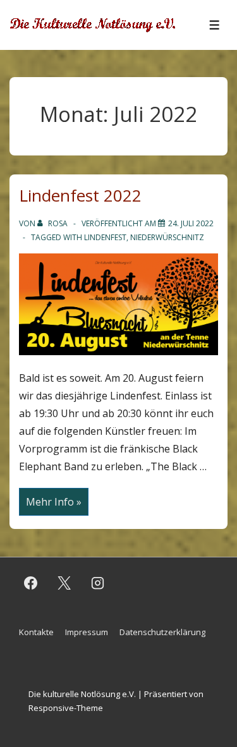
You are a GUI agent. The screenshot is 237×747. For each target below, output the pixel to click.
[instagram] (98, 583)
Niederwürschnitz (167, 237)
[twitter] (64, 583)
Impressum (86, 632)
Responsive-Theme (65, 708)
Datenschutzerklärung (162, 632)
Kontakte (36, 632)
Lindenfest (105, 237)
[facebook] (31, 583)
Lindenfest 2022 (80, 195)
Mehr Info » (53, 502)
